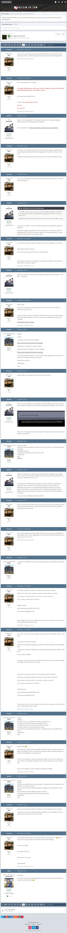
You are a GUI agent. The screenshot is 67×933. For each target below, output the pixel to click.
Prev (6, 44)
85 (34, 44)
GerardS (9, 329)
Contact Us (39, 924)
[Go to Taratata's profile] (8, 61)
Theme (33, 924)
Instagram (29, 927)
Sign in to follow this (7, 33)
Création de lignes (26, 38)
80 (20, 44)
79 (17, 44)
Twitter (33, 927)
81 (23, 44)
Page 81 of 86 (50, 44)
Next (41, 44)
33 (63, 34)
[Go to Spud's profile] (4, 37)
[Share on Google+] (7, 917)
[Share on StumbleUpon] (17, 917)
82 (26, 44)
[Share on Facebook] (4, 917)
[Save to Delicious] (12, 917)
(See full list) (31, 14)
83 (29, 44)
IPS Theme (30, 922)
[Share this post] (64, 49)
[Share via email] (20, 917)
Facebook (37, 927)
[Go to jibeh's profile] (8, 882)
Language (27, 924)
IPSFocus (37, 922)
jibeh (9, 871)
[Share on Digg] (9, 917)
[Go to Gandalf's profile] (8, 127)
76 (9, 44)
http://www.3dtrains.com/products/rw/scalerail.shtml (44, 128)
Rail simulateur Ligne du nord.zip (25, 322)
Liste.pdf (19, 458)
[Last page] (44, 45)
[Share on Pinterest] (22, 917)
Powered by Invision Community (33, 930)
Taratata (9, 49)
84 (32, 44)
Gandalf (9, 116)
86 (37, 44)
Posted (22, 49)
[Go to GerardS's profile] (8, 341)
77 (12, 44)
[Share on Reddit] (14, 917)
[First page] (2, 45)
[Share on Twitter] (2, 917)
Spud (10, 38)
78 (14, 44)
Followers (58, 34)
